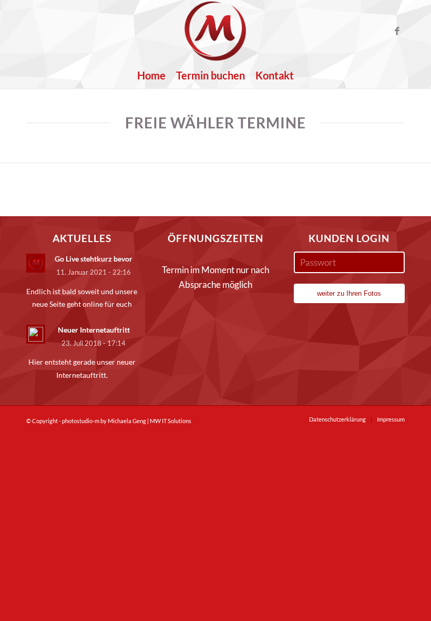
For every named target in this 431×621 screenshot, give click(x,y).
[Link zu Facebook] (397, 31)
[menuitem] (151, 75)
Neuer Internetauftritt (94, 329)
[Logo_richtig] (215, 31)
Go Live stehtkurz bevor (93, 258)
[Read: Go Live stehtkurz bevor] (35, 263)
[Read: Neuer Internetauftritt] (35, 334)
